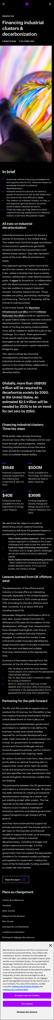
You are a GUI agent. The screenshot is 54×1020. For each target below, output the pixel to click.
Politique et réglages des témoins (18, 937)
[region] (27, 980)
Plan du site (7, 921)
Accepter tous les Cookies (27, 995)
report (15, 280)
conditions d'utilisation (13, 931)
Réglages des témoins (27, 1012)
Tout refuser (27, 1004)
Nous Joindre (8, 910)
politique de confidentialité (15, 926)
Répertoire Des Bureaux (13, 915)
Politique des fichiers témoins (25, 986)
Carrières (6, 905)
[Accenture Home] (27, 4)
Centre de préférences (13, 899)
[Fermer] (50, 945)
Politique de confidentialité (15, 990)
